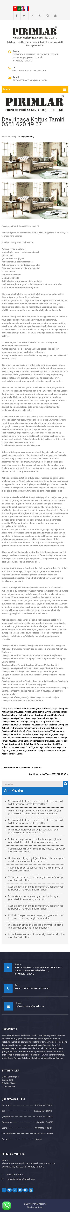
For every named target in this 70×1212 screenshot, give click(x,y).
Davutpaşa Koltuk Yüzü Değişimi (17, 731)
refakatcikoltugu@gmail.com (30, 80)
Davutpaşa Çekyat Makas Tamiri (50, 715)
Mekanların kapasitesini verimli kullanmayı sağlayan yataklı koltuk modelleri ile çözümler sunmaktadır (34, 812)
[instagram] (46, 15)
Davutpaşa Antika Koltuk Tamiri (29, 712)
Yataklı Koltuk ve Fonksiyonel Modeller (32, 708)
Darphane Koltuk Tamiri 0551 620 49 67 (21, 767)
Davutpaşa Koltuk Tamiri (51, 728)
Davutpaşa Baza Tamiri (56, 712)
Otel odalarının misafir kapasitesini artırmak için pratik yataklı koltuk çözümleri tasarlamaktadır (35, 926)
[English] (23, 9)
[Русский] (27, 9)
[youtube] (54, 15)
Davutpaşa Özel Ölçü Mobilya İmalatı (32, 747)
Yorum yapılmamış (25, 136)
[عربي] (19, 9)
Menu (6, 89)
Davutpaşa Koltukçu (43, 734)
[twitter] (22, 15)
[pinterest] (38, 15)
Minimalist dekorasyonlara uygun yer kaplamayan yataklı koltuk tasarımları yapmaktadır (33, 831)
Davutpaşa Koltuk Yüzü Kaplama (48, 731)
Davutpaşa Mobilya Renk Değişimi (27, 737)
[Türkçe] (15, 9)
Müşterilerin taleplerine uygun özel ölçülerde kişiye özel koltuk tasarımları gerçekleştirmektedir (35, 802)
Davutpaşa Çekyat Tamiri (13, 718)
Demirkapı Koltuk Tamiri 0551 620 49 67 (48, 774)
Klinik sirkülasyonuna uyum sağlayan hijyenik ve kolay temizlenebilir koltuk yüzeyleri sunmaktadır (35, 917)
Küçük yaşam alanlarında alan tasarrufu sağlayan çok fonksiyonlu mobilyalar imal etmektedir (35, 888)
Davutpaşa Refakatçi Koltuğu (31, 750)
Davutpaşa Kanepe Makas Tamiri (44, 721)
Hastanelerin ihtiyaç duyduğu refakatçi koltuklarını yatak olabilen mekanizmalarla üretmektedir (36, 859)
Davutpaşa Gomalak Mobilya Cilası (42, 718)
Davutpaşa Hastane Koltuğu (15, 721)
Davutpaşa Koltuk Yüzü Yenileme (17, 734)
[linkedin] (30, 15)
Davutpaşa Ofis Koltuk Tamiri (22, 744)
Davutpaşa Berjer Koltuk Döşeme (18, 715)
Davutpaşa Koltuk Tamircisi (26, 728)
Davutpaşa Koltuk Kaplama (44, 725)
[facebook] (15, 15)
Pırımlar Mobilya (38, 1204)
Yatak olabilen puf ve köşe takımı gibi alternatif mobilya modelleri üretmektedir (35, 869)
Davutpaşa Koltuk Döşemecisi (16, 725)
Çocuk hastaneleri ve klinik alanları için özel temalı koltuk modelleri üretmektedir (36, 850)
